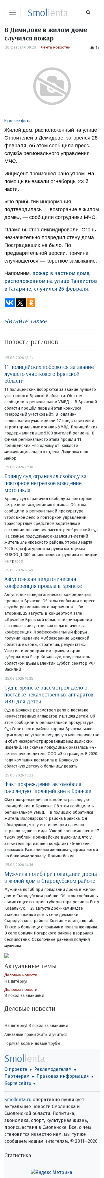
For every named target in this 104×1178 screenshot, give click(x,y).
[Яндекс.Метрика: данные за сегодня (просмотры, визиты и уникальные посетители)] (51, 1172)
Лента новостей (55, 47)
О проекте (15, 1069)
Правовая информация (62, 1076)
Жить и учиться (52, 1034)
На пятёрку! (15, 981)
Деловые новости (20, 975)
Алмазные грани (20, 1034)
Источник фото (17, 120)
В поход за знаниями (24, 995)
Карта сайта (17, 1083)
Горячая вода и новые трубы (32, 1043)
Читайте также (25, 320)
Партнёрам (16, 1076)
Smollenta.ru (17, 1099)
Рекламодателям (53, 1069)
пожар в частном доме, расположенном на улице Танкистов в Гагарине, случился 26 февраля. (50, 281)
